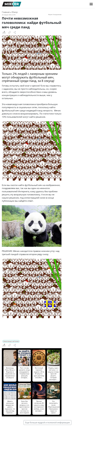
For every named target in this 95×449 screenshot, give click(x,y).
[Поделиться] (15, 32)
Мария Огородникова (54, 14)
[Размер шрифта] (4, 32)
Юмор (15, 12)
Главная (6, 12)
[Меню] (91, 4)
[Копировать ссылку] (10, 32)
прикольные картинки (11, 341)
